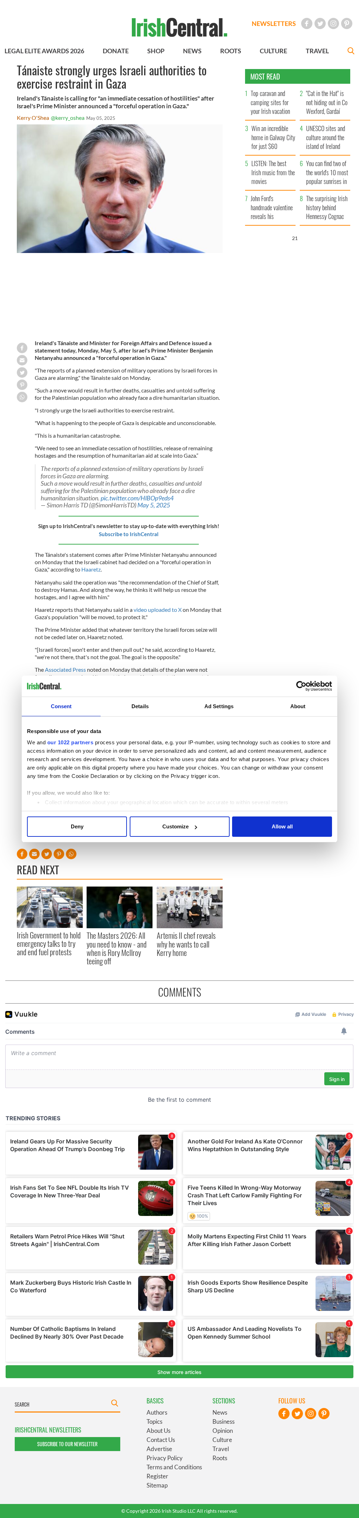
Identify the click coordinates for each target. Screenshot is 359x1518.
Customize (175, 826)
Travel (220, 1448)
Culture (222, 1439)
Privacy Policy (165, 1458)
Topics (154, 1421)
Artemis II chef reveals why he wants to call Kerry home (186, 944)
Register (157, 1476)
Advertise (159, 1448)
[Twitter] (320, 23)
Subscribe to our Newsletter (67, 1444)
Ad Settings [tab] (218, 706)
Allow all (282, 826)
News (219, 1412)
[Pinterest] (346, 23)
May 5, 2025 (153, 505)
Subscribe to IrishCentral (128, 534)
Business (223, 1421)
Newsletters (274, 23)
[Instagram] (333, 23)
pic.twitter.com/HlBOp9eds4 (137, 498)
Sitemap (157, 1485)
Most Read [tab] (265, 76)
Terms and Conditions (174, 1467)
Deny (77, 826)
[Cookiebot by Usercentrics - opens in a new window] (301, 686)
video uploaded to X (158, 609)
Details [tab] (140, 706)
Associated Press (65, 669)
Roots (219, 1458)
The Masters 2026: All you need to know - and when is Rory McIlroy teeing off (117, 948)
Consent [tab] (61, 706)
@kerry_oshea (67, 117)
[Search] (350, 51)
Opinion (222, 1430)
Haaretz (91, 569)
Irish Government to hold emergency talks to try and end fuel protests (49, 943)
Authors (157, 1412)
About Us (158, 1430)
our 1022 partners (70, 742)
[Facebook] (306, 23)
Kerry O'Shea (33, 117)
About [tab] (298, 706)
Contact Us (161, 1439)
